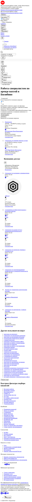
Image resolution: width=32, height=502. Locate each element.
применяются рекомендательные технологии (14, 483)
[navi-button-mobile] (2, 38)
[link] (3, 29)
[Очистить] (3, 58)
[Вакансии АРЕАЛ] (17, 187)
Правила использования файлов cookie (11, 13)
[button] (2, 33)
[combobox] (8, 54)
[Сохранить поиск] (2, 62)
